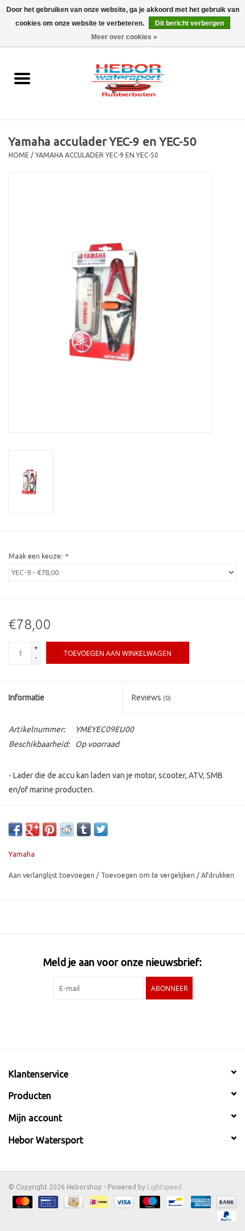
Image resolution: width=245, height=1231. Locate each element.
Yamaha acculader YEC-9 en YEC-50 (96, 155)
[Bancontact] (174, 1201)
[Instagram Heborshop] (153, 1023)
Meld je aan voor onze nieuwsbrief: (122, 962)
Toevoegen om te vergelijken (149, 875)
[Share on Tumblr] (84, 829)
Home (19, 155)
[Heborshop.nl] (144, 79)
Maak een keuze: (38, 556)
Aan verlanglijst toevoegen (52, 875)
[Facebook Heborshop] (93, 1023)
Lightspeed (164, 1187)
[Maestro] (148, 1201)
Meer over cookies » (124, 37)
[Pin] (46, 1201)
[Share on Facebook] (15, 829)
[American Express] (200, 1201)
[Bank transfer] (224, 1201)
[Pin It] (49, 829)
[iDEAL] (97, 1201)
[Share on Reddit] (67, 829)
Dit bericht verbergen (189, 23)
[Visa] (123, 1201)
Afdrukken (217, 875)
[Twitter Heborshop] (113, 1023)
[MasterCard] (21, 1201)
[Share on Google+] (32, 829)
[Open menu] (22, 78)
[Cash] (72, 1201)
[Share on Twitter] (101, 829)
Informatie (26, 697)
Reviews (151, 697)
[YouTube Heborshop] (133, 1023)
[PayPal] (224, 1215)
